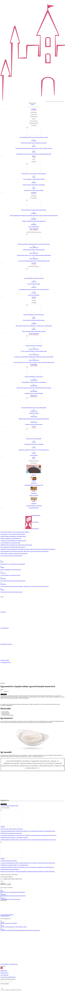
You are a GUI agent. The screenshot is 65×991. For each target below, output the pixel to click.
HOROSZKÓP (34, 114)
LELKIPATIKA (33, 112)
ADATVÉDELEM (4, 975)
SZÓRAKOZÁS (33, 395)
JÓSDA (33, 457)
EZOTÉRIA (33, 109)
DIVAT (33, 159)
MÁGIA (34, 118)
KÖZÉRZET (33, 195)
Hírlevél (32, 104)
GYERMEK (33, 302)
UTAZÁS (34, 426)
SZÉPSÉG (34, 161)
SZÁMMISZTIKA (34, 116)
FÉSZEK (34, 300)
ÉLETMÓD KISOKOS (34, 507)
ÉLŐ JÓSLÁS (34, 463)
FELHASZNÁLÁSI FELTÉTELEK (8, 977)
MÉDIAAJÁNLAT (4, 972)
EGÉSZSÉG (33, 192)
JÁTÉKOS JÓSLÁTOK (34, 460)
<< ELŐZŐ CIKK (4, 805)
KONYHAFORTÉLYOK (34, 266)
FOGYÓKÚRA (33, 197)
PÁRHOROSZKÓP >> (5, 915)
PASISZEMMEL (33, 364)
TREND (34, 156)
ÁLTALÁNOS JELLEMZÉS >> (7, 914)
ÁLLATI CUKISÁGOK (34, 333)
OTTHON (34, 297)
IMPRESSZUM (4, 970)
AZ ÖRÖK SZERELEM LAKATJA (33, 232)
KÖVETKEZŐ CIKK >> (13, 805)
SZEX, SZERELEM (34, 228)
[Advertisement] (32, 673)
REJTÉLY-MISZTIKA (33, 123)
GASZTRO (33, 263)
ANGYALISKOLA (34, 120)
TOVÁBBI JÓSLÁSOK (6, 662)
